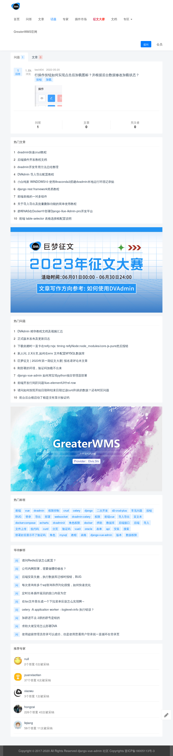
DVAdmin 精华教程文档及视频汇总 (40, 331)
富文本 (138, 517)
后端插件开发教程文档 (32, 159)
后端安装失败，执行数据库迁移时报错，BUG (51, 576)
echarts (44, 523)
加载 (48, 79)
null (26, 659)
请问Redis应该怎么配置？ (39, 560)
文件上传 (20, 529)
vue (27, 510)
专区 (126, 19)
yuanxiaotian (32, 675)
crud (66, 510)
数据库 (110, 523)
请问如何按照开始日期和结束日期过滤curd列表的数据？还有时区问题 (63, 390)
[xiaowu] (18, 693)
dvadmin (39, 510)
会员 (159, 44)
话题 (53, 19)
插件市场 (81, 19)
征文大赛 (99, 19)
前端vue (109, 517)
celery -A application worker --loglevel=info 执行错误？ (58, 609)
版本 (119, 535)
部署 (47, 517)
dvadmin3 (59, 523)
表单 (99, 529)
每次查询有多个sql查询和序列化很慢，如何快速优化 (56, 585)
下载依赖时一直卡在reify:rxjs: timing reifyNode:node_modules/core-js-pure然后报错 (73, 346)
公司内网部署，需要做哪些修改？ (44, 568)
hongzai (29, 707)
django (89, 510)
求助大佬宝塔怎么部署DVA (39, 626)
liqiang (28, 723)
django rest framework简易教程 (38, 189)
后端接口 (124, 523)
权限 (97, 517)
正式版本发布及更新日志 (34, 338)
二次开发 (102, 510)
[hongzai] (18, 709)
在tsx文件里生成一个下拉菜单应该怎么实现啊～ (53, 601)
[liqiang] (18, 725)
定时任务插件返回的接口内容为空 (44, 593)
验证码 (66, 529)
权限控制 (53, 510)
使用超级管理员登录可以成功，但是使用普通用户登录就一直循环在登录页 (70, 634)
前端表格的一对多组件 (32, 196)
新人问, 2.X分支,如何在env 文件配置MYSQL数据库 (51, 353)
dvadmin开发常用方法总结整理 (38, 167)
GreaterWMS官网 (25, 31)
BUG (18, 517)
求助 (99, 523)
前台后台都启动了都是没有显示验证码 (44, 397)
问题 (18, 57)
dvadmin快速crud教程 (32, 152)
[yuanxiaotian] (18, 677)
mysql (63, 535)
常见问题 (136, 510)
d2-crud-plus (119, 510)
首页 (17, 19)
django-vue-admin (101, 535)
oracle (88, 529)
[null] (18, 661)
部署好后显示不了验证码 (30, 535)
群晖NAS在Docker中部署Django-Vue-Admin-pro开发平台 (55, 211)
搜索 (126, 529)
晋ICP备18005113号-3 (140, 751)
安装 (116, 529)
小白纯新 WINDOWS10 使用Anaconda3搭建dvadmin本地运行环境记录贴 (66, 181)
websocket (61, 517)
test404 (39, 70)
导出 (38, 517)
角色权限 (74, 523)
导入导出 (124, 517)
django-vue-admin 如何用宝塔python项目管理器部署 (52, 375)
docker (88, 523)
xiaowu (29, 691)
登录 (28, 517)
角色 (52, 535)
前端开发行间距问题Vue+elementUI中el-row (47, 383)
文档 (114, 19)
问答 (29, 19)
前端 (18, 510)
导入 (146, 523)
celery (76, 510)
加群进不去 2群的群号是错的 (41, 617)
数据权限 (131, 535)
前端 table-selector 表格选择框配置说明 (45, 218)
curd (45, 529)
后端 (136, 523)
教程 (74, 535)
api (108, 529)
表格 (83, 535)
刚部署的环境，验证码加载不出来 (40, 368)
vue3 (78, 529)
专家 (66, 19)
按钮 (39, 79)
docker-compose (25, 523)
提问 (146, 44)
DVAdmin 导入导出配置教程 (36, 174)
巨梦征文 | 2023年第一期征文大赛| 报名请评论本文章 (53, 360)
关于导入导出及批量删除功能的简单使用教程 (47, 204)
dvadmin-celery (81, 517)
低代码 (35, 529)
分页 (55, 529)
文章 (41, 19)
